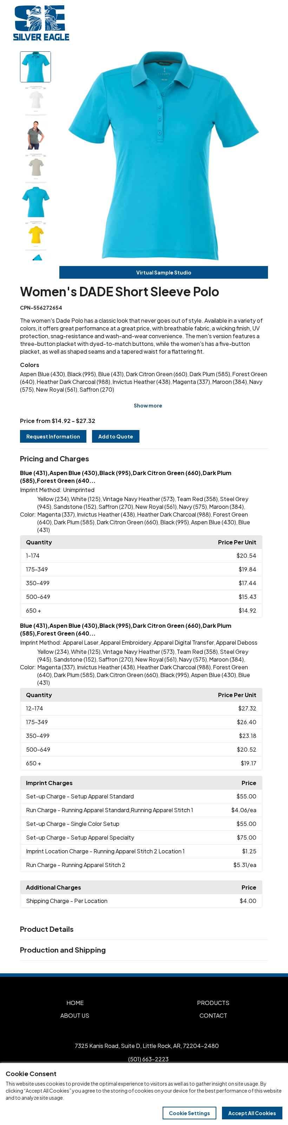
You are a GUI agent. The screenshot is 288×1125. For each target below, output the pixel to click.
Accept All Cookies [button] (252, 1113)
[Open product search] (252, 22)
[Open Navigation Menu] (267, 22)
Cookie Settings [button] (189, 1113)
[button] (144, 459)
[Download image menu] (259, 60)
